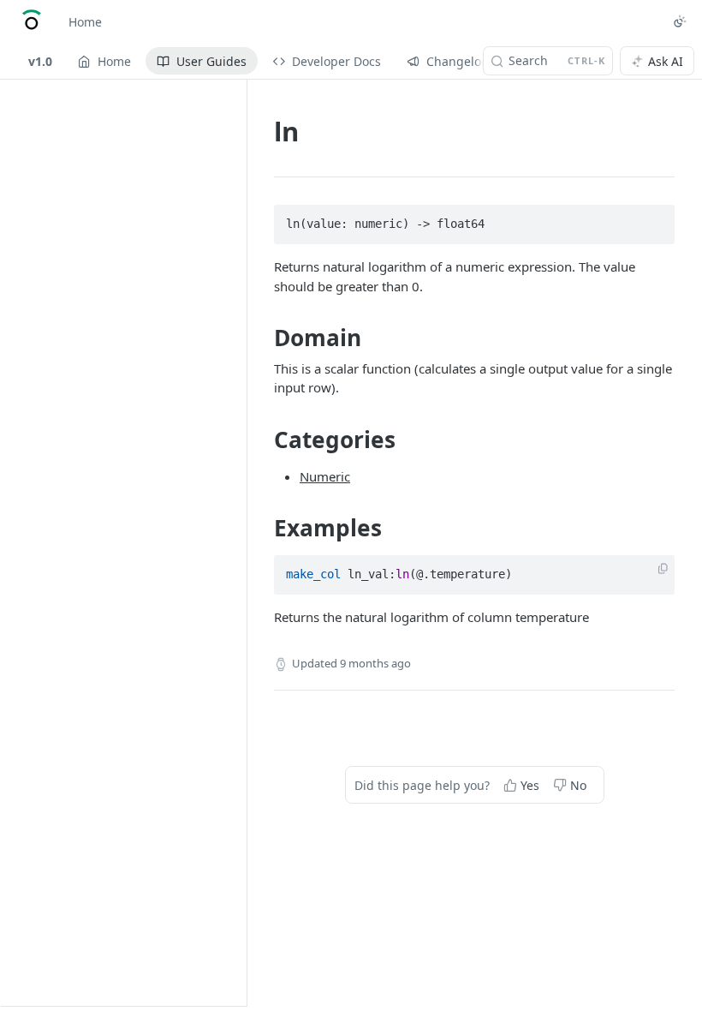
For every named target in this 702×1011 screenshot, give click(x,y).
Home (85, 22)
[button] (663, 569)
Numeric (325, 476)
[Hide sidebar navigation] (243, 542)
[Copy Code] (654, 219)
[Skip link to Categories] (262, 439)
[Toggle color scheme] (679, 21)
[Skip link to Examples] (262, 527)
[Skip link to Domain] (262, 338)
